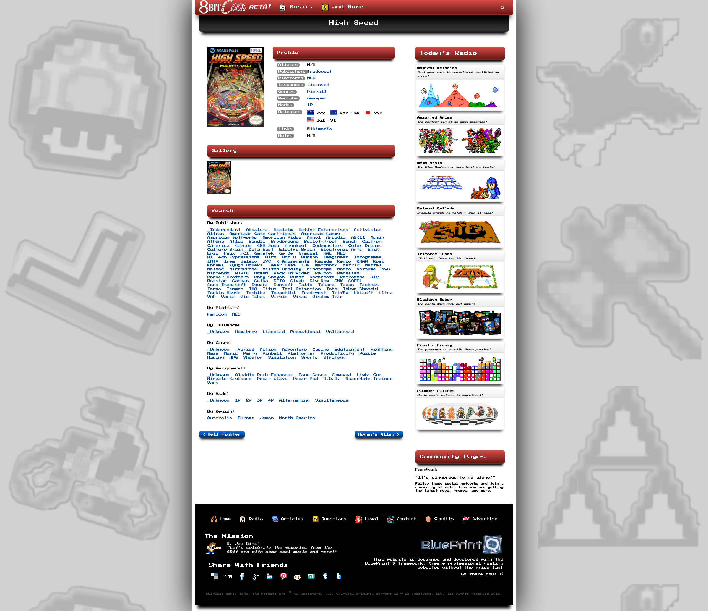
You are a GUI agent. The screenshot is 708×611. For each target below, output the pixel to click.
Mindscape (319, 269)
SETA (279, 281)
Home (224, 519)
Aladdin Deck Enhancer (264, 375)
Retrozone (352, 277)
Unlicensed (340, 332)
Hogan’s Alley (377, 434)
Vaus (212, 383)
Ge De (286, 253)
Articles (290, 519)
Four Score (312, 375)
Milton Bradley (282, 269)
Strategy (335, 357)
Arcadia (336, 237)
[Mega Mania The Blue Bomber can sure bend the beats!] (460, 202)
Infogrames (368, 257)
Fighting (382, 349)
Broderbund (285, 241)
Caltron (372, 241)
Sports (309, 357)
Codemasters (328, 245)
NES (311, 78)
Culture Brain (225, 249)
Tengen (235, 289)
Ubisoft (363, 293)
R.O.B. (332, 378)
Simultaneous (331, 400)
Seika (261, 281)
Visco (300, 296)
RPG (234, 357)
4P (271, 400)
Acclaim (283, 230)
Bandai (257, 241)
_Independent (224, 230)
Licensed (318, 84)
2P (249, 400)
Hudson (309, 257)
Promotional (305, 332)
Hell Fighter (223, 434)
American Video (282, 237)
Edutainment (350, 349)
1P (310, 105)
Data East (261, 249)
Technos (369, 285)
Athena (215, 241)
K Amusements (293, 261)
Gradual (308, 253)
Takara (326, 285)
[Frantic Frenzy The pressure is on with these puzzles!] (460, 385)
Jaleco (249, 261)
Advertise (484, 519)
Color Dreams (365, 245)
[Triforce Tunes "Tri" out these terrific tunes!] (460, 293)
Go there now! (480, 574)
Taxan (347, 285)
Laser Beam (282, 265)
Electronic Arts (341, 249)
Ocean (261, 273)
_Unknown (218, 332)
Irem (229, 261)
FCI (245, 253)
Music (231, 353)
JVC (267, 261)
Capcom (243, 245)
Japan (267, 418)
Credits (443, 519)
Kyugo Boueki (246, 265)
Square (260, 285)
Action (268, 349)
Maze (212, 353)
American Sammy (320, 233)
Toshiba (256, 293)
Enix (373, 249)
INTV (212, 261)
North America (297, 418)
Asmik (377, 237)
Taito (306, 285)
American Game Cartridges (263, 233)
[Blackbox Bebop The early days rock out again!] (460, 339)
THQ (253, 289)
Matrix (351, 265)
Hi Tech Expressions (233, 257)
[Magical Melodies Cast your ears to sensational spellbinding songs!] (460, 111)
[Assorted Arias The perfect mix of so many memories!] (460, 157)
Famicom (217, 314)
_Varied (244, 349)
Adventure (294, 349)
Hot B (289, 257)
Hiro (271, 257)
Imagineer (336, 257)
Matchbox (326, 265)
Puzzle (368, 353)
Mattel (373, 265)
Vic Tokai (253, 296)
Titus (270, 289)
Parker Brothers (228, 277)
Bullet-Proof (320, 241)
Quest (297, 277)
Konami (215, 265)
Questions (333, 519)
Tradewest (319, 71)
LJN (305, 265)
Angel (314, 237)
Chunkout (296, 245)
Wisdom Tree (328, 296)
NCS (386, 269)
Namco (344, 269)
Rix (375, 277)
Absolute (257, 230)
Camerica (218, 245)
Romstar (217, 281)
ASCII (358, 237)
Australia (219, 418)
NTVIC (242, 273)
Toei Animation (301, 289)
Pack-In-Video (292, 273)
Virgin (279, 296)
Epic (212, 253)
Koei (378, 261)
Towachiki (283, 293)
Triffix (340, 293)
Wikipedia (319, 129)
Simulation (282, 357)
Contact (405, 519)
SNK (339, 281)
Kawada (323, 261)
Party (250, 353)
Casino (321, 349)
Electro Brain (297, 249)
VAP (211, 296)
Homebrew (246, 332)
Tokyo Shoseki (361, 289)
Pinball (317, 91)
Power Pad (305, 378)
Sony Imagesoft (226, 285)
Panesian (348, 273)
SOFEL (355, 281)
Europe (246, 418)
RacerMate (322, 277)
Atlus (236, 241)
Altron (215, 233)
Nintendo (218, 273)
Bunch (350, 241)
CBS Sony (268, 245)
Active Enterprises (323, 230)
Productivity (337, 353)
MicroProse (243, 269)
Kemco (344, 261)
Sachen (240, 281)
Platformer (301, 353)
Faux (229, 253)
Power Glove (272, 378)
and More (346, 7)
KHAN (362, 261)
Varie (228, 296)
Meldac (215, 269)
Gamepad (317, 98)
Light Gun (369, 375)
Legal (370, 519)
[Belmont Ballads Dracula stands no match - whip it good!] (460, 248)
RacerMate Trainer (369, 378)
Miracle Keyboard (229, 378)
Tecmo (214, 289)
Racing (215, 357)
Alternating (294, 400)
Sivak (297, 281)
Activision (368, 230)
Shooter (253, 357)
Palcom (323, 273)
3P (260, 400)
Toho (331, 289)
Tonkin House (224, 293)
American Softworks (232, 237)
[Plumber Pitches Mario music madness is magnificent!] (460, 430)
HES (341, 253)
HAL (328, 253)
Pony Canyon (269, 277)
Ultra (386, 293)
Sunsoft (283, 285)
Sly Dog (319, 281)
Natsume (366, 269)
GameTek (264, 253)
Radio (254, 519)
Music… (300, 7)
